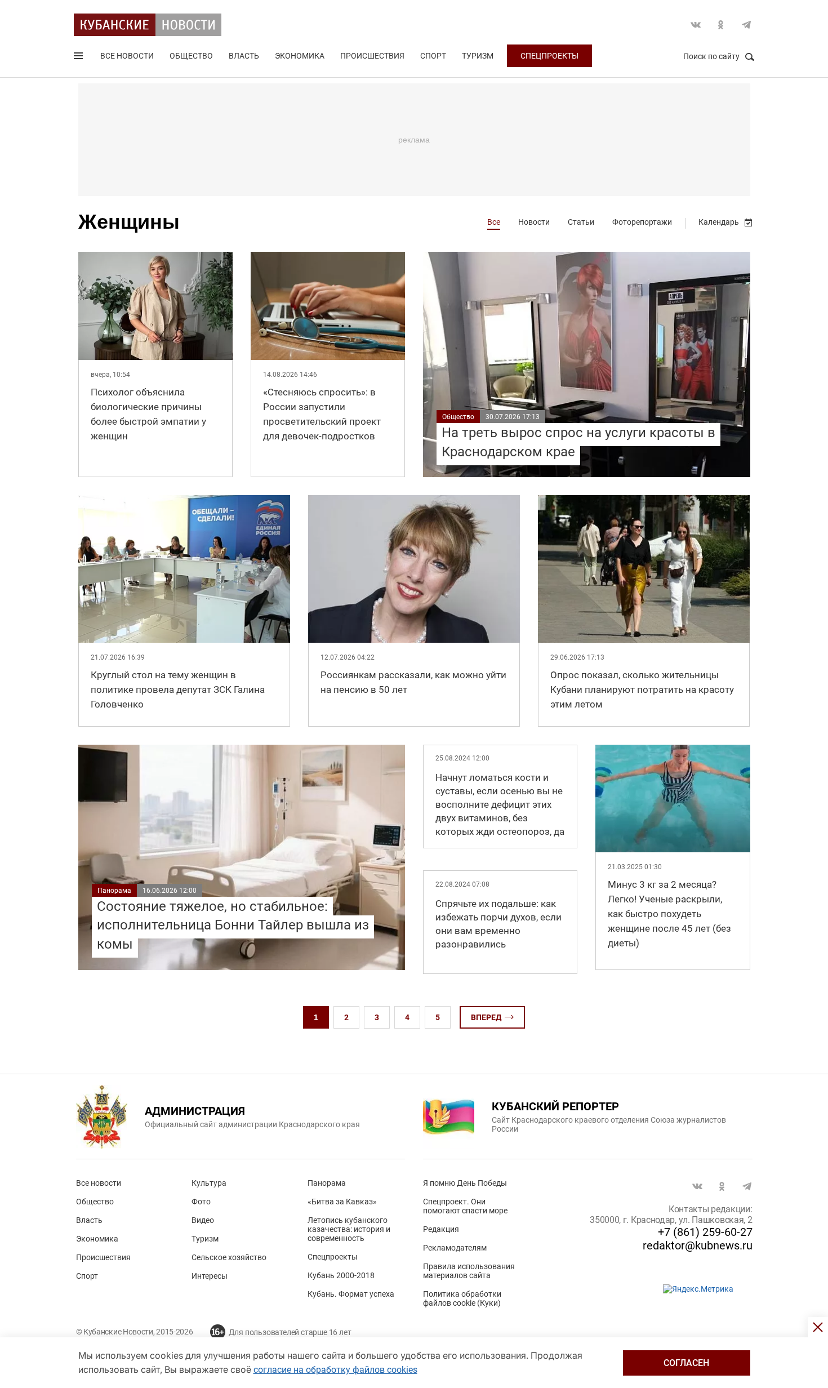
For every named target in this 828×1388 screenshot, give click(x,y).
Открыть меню (79, 58)
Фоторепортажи (642, 221)
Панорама (327, 1182)
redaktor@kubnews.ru (698, 1245)
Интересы (210, 1275)
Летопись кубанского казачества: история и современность (349, 1229)
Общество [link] (458, 417)
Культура (209, 1182)
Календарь (718, 221)
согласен (686, 1363)
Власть (244, 55)
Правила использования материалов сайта (469, 1271)
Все (493, 221)
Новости (534, 221)
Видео (203, 1220)
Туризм (477, 55)
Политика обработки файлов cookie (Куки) (462, 1298)
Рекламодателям (455, 1247)
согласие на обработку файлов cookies (335, 1369)
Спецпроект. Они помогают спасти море (465, 1206)
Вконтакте (695, 24)
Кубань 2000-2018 (341, 1275)
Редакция (441, 1229)
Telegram (746, 24)
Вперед (486, 1017)
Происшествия (372, 55)
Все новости (127, 55)
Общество (191, 55)
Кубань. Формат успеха (351, 1293)
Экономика (299, 55)
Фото (201, 1201)
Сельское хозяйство (229, 1257)
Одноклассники (721, 24)
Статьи (581, 221)
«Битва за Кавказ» (342, 1201)
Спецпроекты (549, 55)
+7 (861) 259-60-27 (705, 1232)
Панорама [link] (114, 891)
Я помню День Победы (465, 1182)
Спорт (433, 55)
